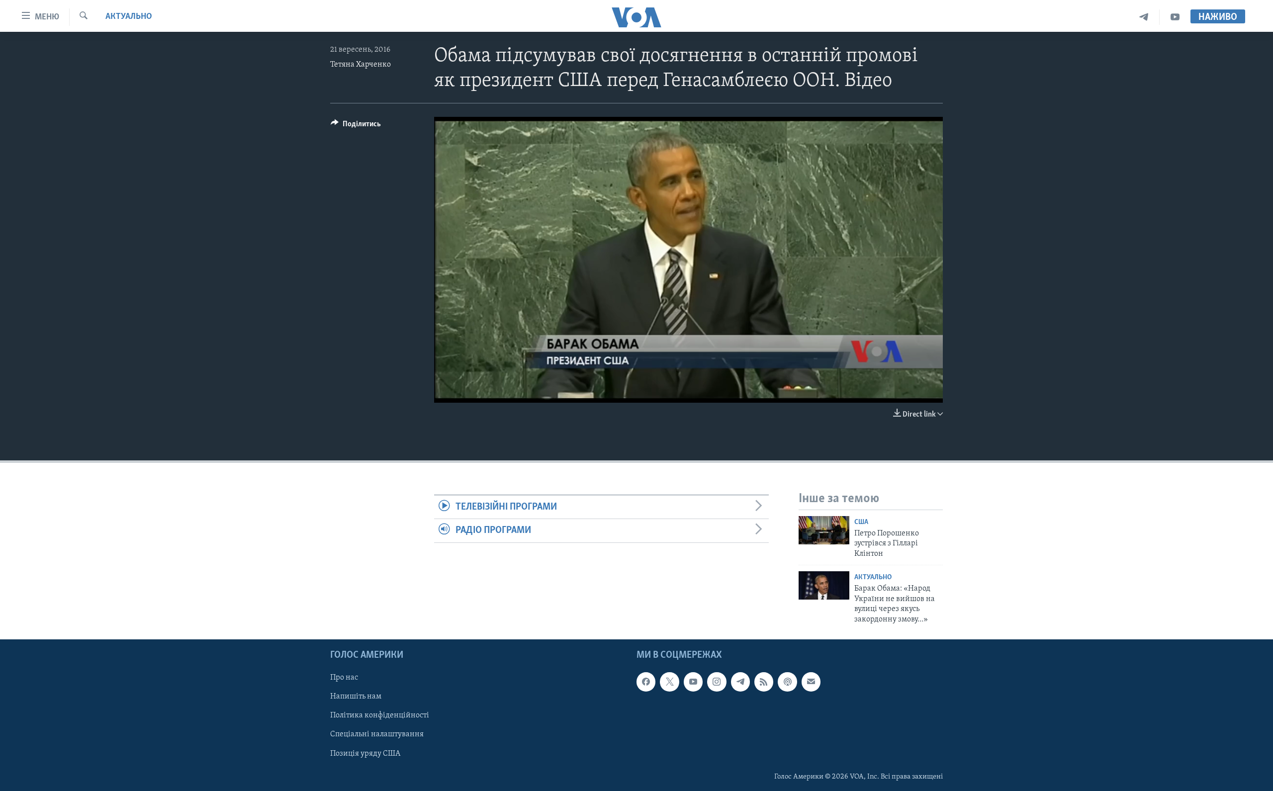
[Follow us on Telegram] (740, 681)
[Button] (356, 126)
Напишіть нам (355, 697)
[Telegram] (1144, 17)
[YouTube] (1175, 17)
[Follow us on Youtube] (693, 681)
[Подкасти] (787, 681)
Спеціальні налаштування (377, 734)
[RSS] (763, 681)
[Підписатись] (811, 681)
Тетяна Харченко (360, 65)
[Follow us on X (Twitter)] (669, 681)
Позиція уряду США (365, 753)
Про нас (344, 678)
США (861, 522)
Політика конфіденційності (379, 715)
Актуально (128, 16)
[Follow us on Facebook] (645, 681)
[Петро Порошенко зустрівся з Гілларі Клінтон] (824, 530)
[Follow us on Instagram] (716, 681)
